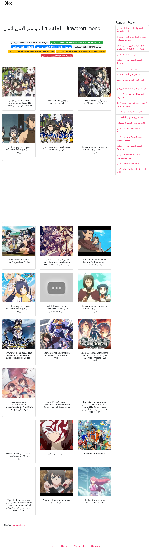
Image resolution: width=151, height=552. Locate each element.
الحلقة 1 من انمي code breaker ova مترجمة (29, 42)
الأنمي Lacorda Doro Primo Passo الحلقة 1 (129, 139)
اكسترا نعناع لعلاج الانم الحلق (129, 111)
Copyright (95, 545)
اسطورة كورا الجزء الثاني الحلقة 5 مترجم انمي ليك (132, 38)
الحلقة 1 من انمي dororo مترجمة (87, 46)
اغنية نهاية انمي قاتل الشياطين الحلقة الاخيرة (130, 30)
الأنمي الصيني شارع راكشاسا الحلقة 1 (129, 61)
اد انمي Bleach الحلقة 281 (128, 163)
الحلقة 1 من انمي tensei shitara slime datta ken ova (31, 51)
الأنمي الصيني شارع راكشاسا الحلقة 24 (129, 147)
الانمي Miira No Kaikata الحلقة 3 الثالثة (131, 170)
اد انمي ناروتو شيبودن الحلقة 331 (131, 117)
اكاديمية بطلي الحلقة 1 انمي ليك (131, 122)
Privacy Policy (79, 545)
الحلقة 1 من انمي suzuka (22, 46)
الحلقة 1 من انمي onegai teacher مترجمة (53, 46)
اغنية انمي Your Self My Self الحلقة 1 (129, 130)
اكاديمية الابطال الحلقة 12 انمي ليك (132, 88)
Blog (8, 3)
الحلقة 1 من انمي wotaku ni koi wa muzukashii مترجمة (81, 51)
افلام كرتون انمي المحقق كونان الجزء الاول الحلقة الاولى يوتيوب (131, 47)
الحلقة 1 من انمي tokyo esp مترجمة (56, 55)
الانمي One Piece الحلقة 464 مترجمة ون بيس (130, 156)
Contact (64, 545)
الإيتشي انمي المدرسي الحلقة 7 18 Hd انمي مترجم (132, 104)
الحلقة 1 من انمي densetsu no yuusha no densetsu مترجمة (76, 42)
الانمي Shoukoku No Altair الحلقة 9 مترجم (132, 96)
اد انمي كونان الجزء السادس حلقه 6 (131, 81)
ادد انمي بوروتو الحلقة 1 (127, 68)
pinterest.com (19, 524)
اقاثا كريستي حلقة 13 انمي (128, 54)
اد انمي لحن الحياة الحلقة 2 (128, 74)
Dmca (53, 545)
